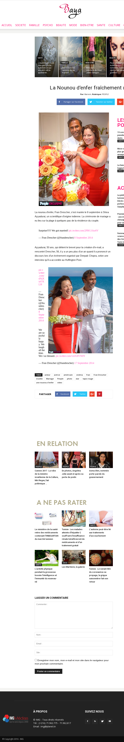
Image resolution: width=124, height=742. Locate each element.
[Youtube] (109, 721)
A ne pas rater (62, 502)
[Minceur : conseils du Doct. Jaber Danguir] (94, 57)
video (59, 382)
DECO (65, 563)
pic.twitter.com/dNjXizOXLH (41, 277)
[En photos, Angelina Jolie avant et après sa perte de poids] (74, 460)
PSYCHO (48, 25)
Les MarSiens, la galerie (73, 567)
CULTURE (114, 25)
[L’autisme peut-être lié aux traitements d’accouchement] (101, 518)
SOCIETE (20, 25)
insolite (39, 378)
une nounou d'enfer (45, 382)
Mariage (50, 378)
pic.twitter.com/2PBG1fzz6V (83, 230)
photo (69, 378)
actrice (57, 375)
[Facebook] (87, 721)
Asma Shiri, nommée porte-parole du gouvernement (99, 473)
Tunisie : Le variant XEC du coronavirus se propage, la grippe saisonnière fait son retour (100, 575)
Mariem (87, 94)
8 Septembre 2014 (83, 237)
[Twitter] (102, 721)
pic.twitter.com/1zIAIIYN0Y (70, 356)
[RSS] (95, 721)
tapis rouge (88, 378)
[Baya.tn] (70, 11)
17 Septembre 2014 (84, 363)
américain (68, 375)
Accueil (7, 25)
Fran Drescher (100, 375)
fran (88, 375)
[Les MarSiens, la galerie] (74, 557)
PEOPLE (105, 94)
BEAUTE (61, 25)
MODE (73, 25)
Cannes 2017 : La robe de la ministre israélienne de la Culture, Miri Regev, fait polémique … (46, 477)
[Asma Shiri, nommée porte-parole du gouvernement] (101, 460)
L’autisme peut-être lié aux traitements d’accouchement (100, 532)
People (60, 378)
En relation (57, 444)
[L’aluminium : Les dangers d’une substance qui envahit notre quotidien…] (46, 57)
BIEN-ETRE (87, 25)
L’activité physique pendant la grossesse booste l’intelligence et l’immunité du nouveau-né (46, 575)
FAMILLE (34, 25)
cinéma (79, 375)
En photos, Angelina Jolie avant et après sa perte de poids (72, 473)
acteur (47, 375)
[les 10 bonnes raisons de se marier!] (70, 57)
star (77, 378)
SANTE (101, 25)
